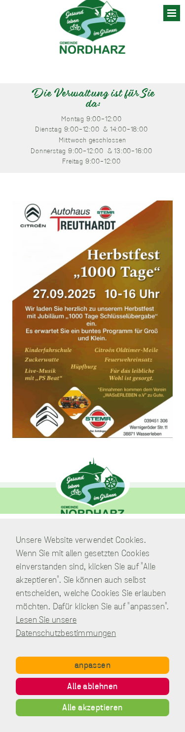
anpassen (92, 666)
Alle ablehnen (92, 687)
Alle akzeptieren (92, 708)
